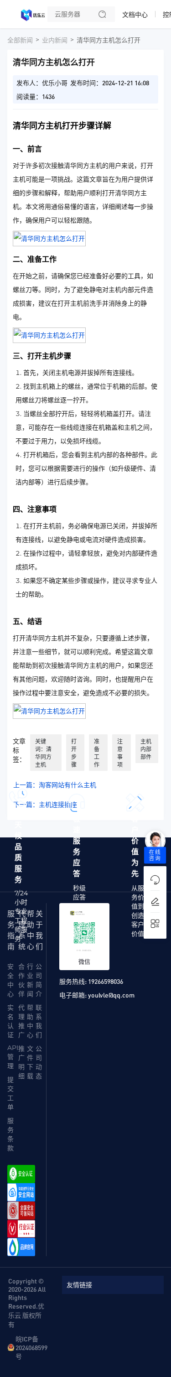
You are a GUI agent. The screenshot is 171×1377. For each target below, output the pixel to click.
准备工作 (96, 753)
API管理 (12, 1057)
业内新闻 (54, 40)
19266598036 (105, 981)
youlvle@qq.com (111, 995)
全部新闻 (20, 40)
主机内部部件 (145, 749)
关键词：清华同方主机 (43, 753)
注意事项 (120, 753)
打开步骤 (74, 753)
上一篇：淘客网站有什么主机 (54, 785)
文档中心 (135, 14)
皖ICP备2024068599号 (31, 1347)
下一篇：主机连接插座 (45, 804)
